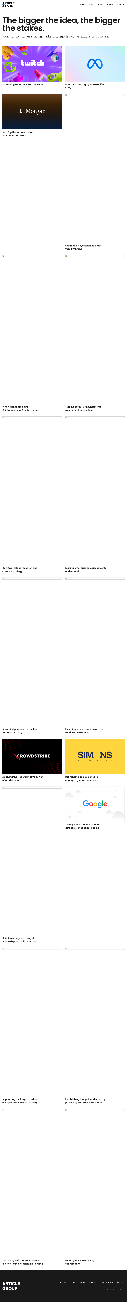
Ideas (100, 5)
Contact (121, 5)
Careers (110, 5)
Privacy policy (107, 1282)
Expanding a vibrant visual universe (22, 84)
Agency (82, 5)
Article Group (8, 4)
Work (91, 5)
